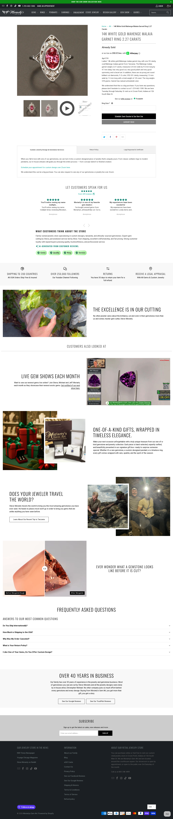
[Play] (58, 61)
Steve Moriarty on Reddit (26, 762)
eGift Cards (68, 762)
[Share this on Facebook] (110, 137)
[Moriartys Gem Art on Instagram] (11, 6)
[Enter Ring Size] (112, 103)
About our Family (70, 753)
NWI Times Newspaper (26, 753)
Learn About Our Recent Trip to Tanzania (29, 519)
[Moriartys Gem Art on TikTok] (15, 6)
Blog (66, 758)
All (110, 26)
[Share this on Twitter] (104, 137)
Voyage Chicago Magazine (27, 758)
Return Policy (94, 150)
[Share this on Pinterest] (116, 137)
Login (160, 6)
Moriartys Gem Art (30, 813)
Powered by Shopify (46, 813)
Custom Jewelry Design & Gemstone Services (47, 150)
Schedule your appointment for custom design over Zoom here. (45, 167)
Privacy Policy (69, 771)
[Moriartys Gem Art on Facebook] (7, 6)
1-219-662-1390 (28, 6)
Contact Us (68, 767)
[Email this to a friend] (122, 137)
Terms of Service (70, 794)
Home (104, 26)
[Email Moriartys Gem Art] (3, 6)
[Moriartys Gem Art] (13, 12)
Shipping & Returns (71, 785)
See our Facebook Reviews (74, 776)
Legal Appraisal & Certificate (133, 150)
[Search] (168, 12)
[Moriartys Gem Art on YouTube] (19, 6)
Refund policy (69, 799)
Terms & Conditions (72, 790)
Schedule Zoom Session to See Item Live (129, 116)
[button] (35, 12)
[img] (86, 191)
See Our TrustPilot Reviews (100, 701)
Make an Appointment (46, 6)
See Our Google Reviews (71, 701)
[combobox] (160, 12)
